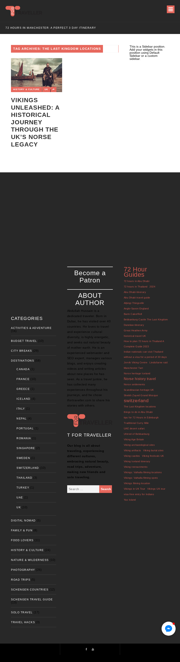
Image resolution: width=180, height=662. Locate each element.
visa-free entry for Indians (139, 494)
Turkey (22, 487)
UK (46, 89)
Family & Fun (21, 530)
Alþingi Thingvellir (134, 303)
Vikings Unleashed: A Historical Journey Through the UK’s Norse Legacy (35, 122)
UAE (19, 497)
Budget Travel (24, 341)
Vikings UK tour (156, 488)
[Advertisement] (90, 214)
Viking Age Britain (134, 439)
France (22, 379)
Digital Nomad (23, 520)
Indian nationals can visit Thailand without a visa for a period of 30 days (145, 354)
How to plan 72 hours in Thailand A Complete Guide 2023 (144, 344)
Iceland (23, 398)
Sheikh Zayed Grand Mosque (141, 395)
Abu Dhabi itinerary (135, 292)
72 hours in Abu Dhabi (136, 281)
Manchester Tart (133, 368)
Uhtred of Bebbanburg (136, 434)
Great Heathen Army (136, 330)
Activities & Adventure (31, 328)
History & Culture (26, 89)
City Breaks (21, 350)
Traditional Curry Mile (136, 423)
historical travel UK (135, 336)
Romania (23, 438)
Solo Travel (22, 612)
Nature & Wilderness (30, 560)
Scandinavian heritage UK (139, 390)
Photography (23, 569)
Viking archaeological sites (139, 445)
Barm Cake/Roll (133, 314)
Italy (20, 408)
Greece (23, 389)
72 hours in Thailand (136, 286)
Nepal (21, 418)
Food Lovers (22, 540)
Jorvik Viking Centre (136, 362)
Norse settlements (134, 384)
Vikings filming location (137, 483)
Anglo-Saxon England (136, 308)
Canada (23, 369)
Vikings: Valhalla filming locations (143, 472)
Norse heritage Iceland (137, 373)
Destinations (22, 360)
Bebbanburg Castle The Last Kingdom (146, 319)
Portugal (25, 428)
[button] (169, 629)
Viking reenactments (136, 467)
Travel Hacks (23, 622)
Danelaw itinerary (134, 325)
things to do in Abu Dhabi (138, 412)
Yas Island (130, 499)
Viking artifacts (132, 450)
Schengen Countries (29, 589)
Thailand (24, 477)
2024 (152, 286)
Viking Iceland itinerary (137, 461)
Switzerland (27, 467)
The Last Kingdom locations (140, 406)
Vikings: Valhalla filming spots (141, 477)
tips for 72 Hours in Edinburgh (141, 417)
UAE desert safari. (134, 428)
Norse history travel (140, 379)
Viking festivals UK (153, 456)
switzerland (136, 400)
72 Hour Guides (135, 272)
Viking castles (132, 456)
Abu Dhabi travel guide (137, 297)
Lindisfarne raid (158, 362)
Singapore (25, 448)
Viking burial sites (153, 450)
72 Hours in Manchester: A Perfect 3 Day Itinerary (50, 27)
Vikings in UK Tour (134, 488)
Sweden (23, 458)
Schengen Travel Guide (32, 599)
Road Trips (20, 579)
